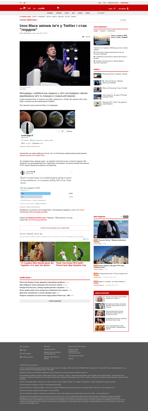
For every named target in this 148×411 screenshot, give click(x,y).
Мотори (48, 16)
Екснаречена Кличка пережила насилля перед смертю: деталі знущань (116, 305)
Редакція (70, 358)
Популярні (103, 31)
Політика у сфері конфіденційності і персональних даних (74, 351)
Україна (59, 13)
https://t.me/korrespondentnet (36, 220)
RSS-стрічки (26, 353)
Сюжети (96, 69)
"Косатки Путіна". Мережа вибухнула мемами (112, 82)
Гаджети (54, 16)
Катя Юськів (26, 33)
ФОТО (104, 3)
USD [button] (34, 8)
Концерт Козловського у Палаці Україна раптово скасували (44, 287)
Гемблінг (73, 16)
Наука (88, 13)
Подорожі (61, 16)
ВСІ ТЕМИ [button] (122, 20)
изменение (30, 234)
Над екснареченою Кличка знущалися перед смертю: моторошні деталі (114, 312)
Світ (73, 13)
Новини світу (97, 277)
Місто (67, 13)
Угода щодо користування (75, 355)
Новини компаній (99, 285)
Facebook (25, 347)
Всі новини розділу (25, 16)
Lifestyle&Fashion (100, 27)
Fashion (34, 16)
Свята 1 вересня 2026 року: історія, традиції (119, 36)
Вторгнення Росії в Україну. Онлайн (114, 74)
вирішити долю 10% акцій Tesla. (32, 155)
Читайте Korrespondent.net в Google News (54, 228)
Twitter (24, 350)
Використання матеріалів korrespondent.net (52, 353)
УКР (24, 3)
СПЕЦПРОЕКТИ (124, 3)
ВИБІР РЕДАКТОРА (99, 217)
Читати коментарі (55, 301)
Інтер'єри (67, 16)
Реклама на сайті (49, 349)
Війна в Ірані (31, 20)
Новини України (98, 269)
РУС (21, 3)
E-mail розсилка (27, 357)
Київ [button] (21, 8)
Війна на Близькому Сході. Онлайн (114, 88)
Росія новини (97, 243)
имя (41, 234)
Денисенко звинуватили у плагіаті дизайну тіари (40, 293)
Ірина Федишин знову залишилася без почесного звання (43, 285)
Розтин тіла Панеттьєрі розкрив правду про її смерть (116, 297)
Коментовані (111, 31)
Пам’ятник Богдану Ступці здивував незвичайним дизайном (45, 282)
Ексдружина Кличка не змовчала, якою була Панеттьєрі (116, 319)
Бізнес (80, 13)
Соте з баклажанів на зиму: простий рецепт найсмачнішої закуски (116, 327)
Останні (96, 31)
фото (24, 234)
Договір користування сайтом (77, 346)
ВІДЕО (99, 3)
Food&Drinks (41, 16)
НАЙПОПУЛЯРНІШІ (113, 3)
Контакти (47, 346)
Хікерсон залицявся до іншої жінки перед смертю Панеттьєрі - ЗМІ (47, 295)
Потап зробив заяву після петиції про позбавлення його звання (46, 290)
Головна (50, 13)
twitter (36, 234)
